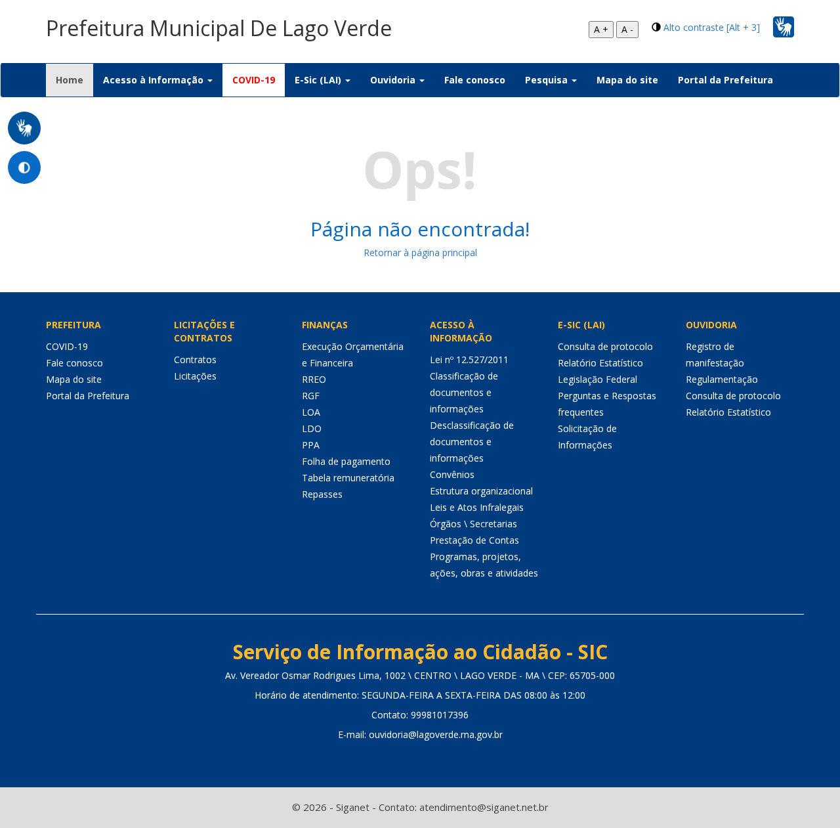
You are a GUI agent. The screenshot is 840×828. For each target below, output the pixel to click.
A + (601, 29)
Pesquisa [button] (547, 80)
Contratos (195, 359)
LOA (311, 412)
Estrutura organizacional (481, 491)
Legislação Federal (597, 379)
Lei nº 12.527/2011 (469, 359)
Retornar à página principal (420, 252)
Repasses (322, 494)
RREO (314, 379)
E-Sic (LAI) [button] (319, 80)
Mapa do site (627, 80)
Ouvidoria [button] (394, 80)
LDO (312, 428)
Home (74, 79)
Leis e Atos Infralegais (477, 507)
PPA (311, 445)
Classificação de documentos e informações (464, 392)
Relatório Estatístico (600, 363)
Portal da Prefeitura (725, 80)
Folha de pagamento (346, 461)
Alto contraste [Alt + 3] (711, 27)
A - (627, 29)
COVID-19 (253, 80)
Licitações (195, 376)
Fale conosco (474, 80)
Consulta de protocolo (605, 346)
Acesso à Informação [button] (154, 80)
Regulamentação (722, 379)
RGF (311, 395)
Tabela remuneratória (348, 477)
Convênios (452, 474)
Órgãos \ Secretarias (473, 523)
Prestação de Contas (474, 540)
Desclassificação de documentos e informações (472, 441)
